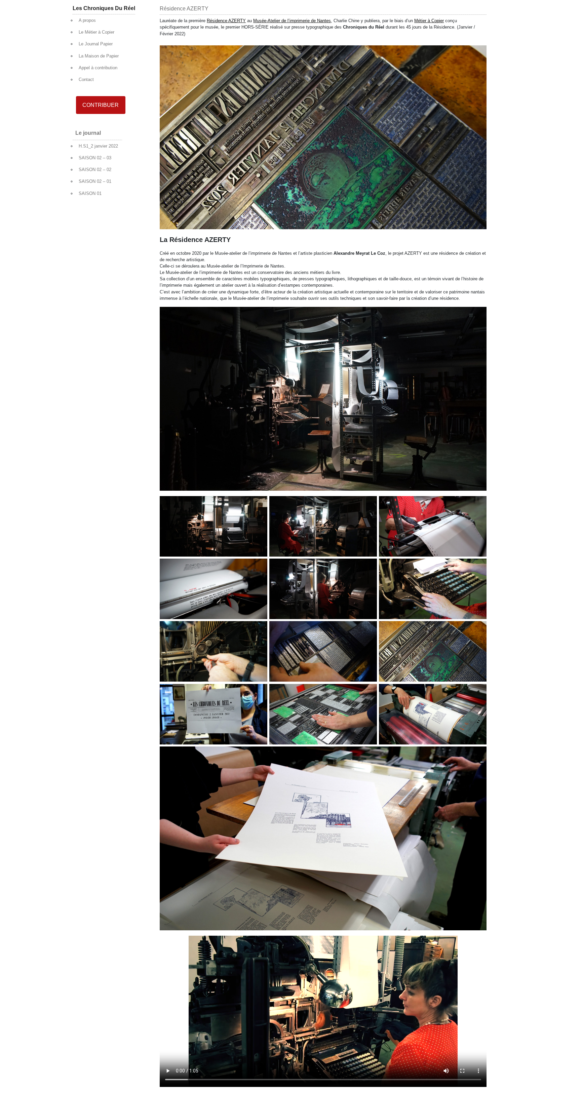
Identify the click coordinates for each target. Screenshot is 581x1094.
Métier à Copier (429, 20)
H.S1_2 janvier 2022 (98, 146)
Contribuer (100, 105)
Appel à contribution (98, 67)
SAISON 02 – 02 (95, 169)
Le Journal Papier (96, 43)
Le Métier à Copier (96, 32)
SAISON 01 (90, 193)
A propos (87, 20)
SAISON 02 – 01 (95, 181)
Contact (86, 79)
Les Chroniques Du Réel (104, 8)
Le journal (88, 133)
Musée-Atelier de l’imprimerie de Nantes (292, 20)
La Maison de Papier (99, 55)
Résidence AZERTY (226, 20)
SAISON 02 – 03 (95, 157)
